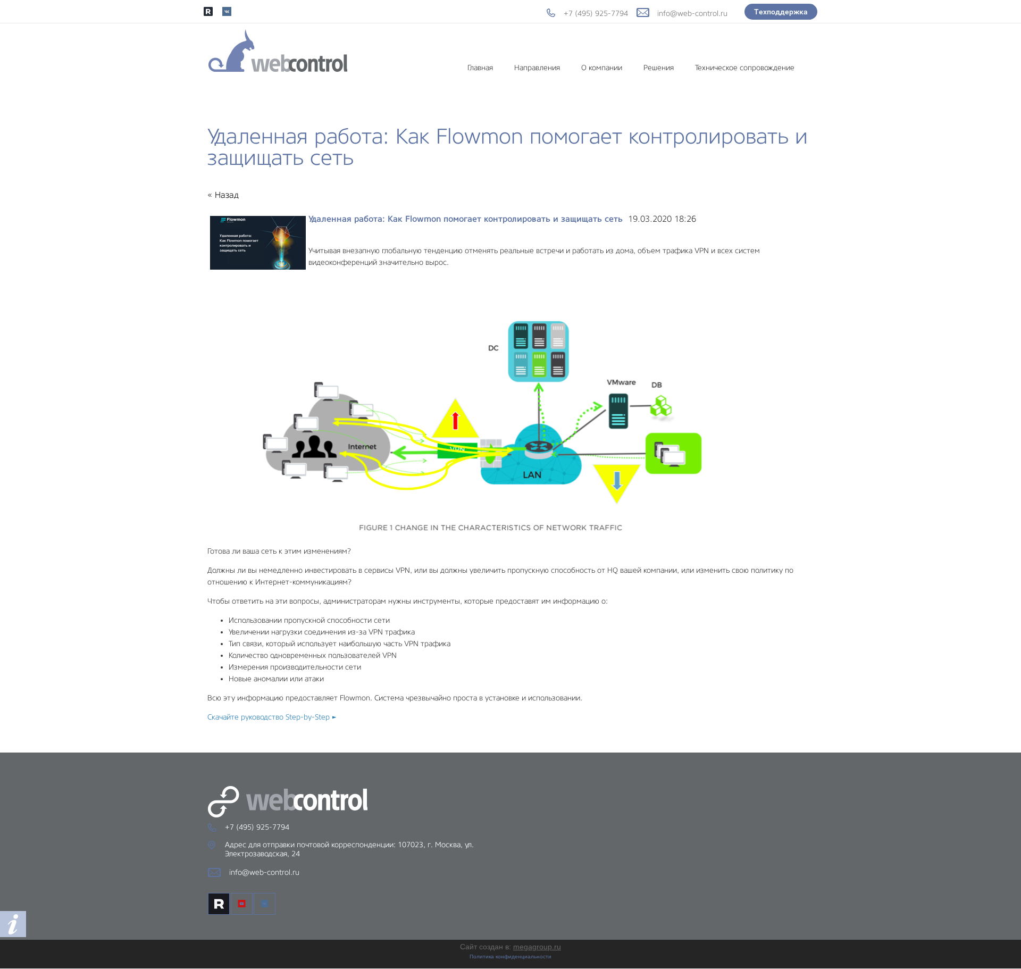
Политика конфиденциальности (510, 956)
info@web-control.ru (692, 13)
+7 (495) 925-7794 (596, 13)
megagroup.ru (537, 946)
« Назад (223, 195)
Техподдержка (781, 11)
